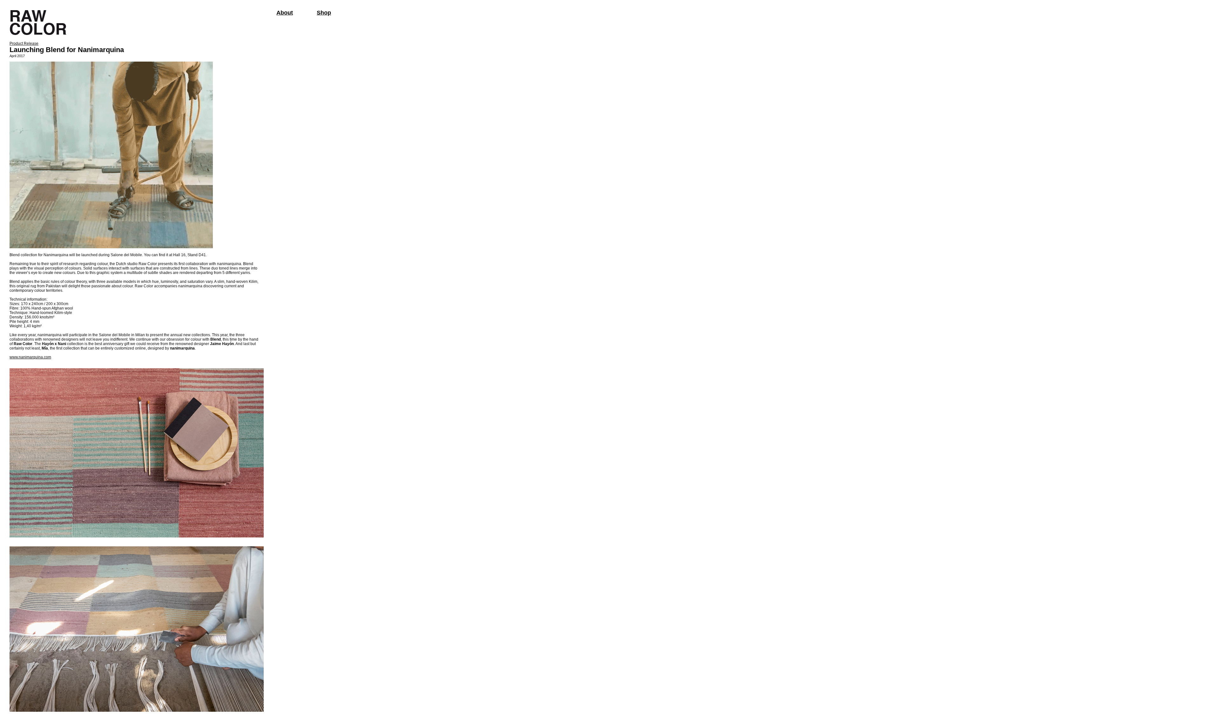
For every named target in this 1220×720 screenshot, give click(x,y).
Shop (324, 13)
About (284, 13)
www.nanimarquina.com (30, 357)
